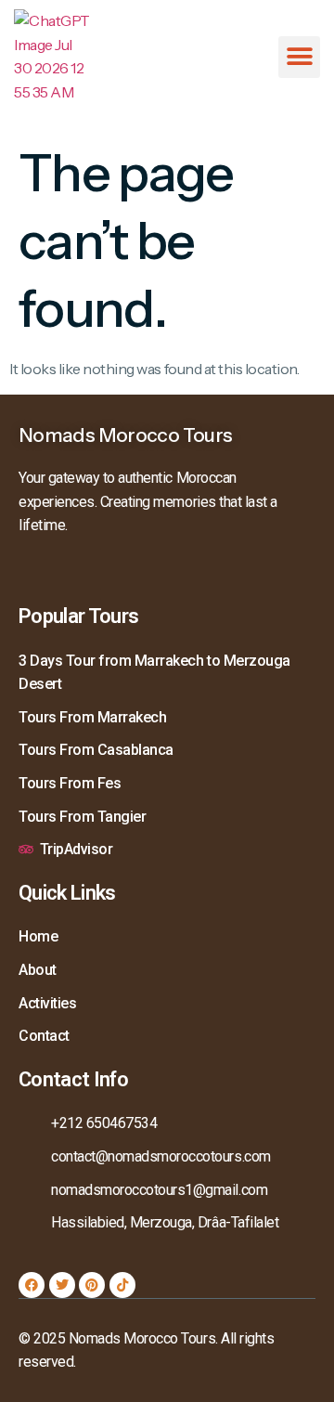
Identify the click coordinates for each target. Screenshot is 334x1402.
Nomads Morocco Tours (125, 435)
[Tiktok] (122, 1285)
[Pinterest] (92, 1285)
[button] (299, 57)
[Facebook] (32, 1285)
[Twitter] (62, 1285)
